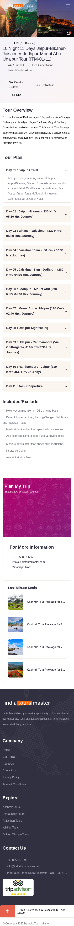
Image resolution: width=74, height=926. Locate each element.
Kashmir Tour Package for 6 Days (44, 602)
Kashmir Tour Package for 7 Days (44, 647)
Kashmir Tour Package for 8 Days (44, 624)
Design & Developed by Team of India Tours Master (41, 911)
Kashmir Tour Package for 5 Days (44, 670)
